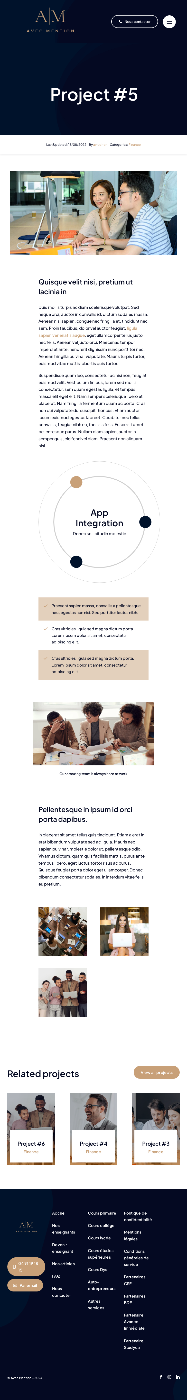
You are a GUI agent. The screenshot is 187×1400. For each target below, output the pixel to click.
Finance (135, 144)
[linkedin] (178, 1377)
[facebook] (161, 1377)
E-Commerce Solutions (99, 517)
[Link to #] (169, 21)
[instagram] (169, 1377)
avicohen (100, 144)
